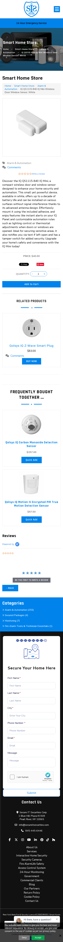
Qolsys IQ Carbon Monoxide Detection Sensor (32, 444)
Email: (11, 738)
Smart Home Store (24, 49)
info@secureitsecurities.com (34, 825)
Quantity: (22, 274)
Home (6, 49)
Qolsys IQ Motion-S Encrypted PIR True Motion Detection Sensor (31, 504)
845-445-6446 (34, 830)
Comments (14, 167)
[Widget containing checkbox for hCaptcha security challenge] (30, 777)
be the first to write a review (31, 580)
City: (10, 708)
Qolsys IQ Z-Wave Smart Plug (31, 346)
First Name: (14, 678)
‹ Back (10, 588)
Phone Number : (16, 723)
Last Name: (14, 693)
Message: (12, 752)
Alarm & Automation (19, 163)
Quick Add (31, 460)
